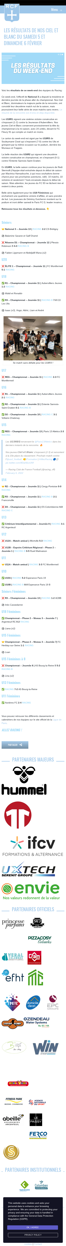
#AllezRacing (45, 459)
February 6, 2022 (14, 473)
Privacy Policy (33, 1235)
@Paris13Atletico (43, 441)
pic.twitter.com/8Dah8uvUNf (20, 462)
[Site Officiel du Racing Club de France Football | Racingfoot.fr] (3, 9)
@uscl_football (14, 459)
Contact (38, 1244)
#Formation (31, 459)
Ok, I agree (33, 1227)
